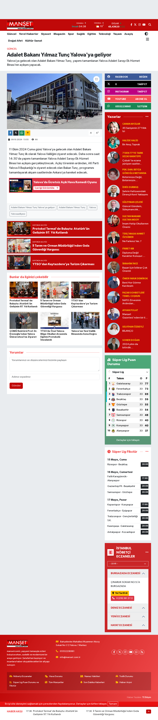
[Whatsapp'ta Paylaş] (22, 133)
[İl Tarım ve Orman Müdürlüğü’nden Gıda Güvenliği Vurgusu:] (54, 290)
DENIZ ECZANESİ (121, 607)
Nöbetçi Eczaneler (22, 676)
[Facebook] (114, 652)
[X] (119, 652)
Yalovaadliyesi (18, 214)
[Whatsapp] (136, 652)
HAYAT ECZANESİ (121, 625)
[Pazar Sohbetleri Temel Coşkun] (113, 297)
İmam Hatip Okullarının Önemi (135, 225)
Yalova (92, 207)
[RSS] (141, 652)
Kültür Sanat (33, 40)
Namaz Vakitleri (92, 676)
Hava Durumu (55, 676)
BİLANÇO (127, 331)
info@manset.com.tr (70, 657)
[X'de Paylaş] (16, 133)
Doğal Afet (15, 40)
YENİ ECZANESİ (120, 616)
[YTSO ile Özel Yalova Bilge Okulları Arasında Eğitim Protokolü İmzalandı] (54, 320)
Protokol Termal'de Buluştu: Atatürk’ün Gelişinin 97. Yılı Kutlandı (23, 303)
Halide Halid (130, 140)
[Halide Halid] (113, 142)
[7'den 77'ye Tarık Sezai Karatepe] (113, 157)
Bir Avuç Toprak (131, 144)
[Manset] (20, 25)
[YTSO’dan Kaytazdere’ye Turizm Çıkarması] (85, 290)
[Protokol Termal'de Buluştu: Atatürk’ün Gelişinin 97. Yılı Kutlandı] (24, 290)
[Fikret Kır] (113, 252)
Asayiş (128, 34)
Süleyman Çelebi (132, 202)
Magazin (59, 34)
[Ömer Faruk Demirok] (113, 282)
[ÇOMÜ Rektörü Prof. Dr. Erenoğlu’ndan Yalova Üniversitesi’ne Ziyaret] (24, 320)
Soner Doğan (130, 340)
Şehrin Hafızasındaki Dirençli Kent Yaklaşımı (135, 193)
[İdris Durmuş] (113, 191)
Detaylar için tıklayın (127, 440)
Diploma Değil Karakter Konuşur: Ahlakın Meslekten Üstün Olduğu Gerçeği (132, 255)
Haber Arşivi (126, 682)
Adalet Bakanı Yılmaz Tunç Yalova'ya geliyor (33, 207)
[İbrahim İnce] (113, 267)
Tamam (113, 704)
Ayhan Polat (130, 310)
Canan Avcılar (131, 124)
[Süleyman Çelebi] (113, 206)
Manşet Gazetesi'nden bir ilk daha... (134, 316)
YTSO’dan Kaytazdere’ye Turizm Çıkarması (84, 303)
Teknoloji (105, 34)
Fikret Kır (128, 249)
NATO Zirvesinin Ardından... (131, 302)
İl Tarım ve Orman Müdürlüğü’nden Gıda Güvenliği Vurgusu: (53, 303)
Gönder (16, 385)
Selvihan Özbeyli (133, 327)
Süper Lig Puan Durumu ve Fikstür (24, 684)
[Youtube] (130, 652)
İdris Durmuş (130, 187)
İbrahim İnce (130, 263)
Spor (71, 34)
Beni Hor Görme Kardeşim (131, 284)
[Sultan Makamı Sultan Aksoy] (113, 221)
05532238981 (67, 651)
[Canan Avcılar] (113, 127)
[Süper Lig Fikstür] (147, 451)
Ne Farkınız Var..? (131, 241)
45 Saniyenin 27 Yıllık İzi (134, 130)
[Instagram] (125, 652)
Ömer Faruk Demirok (135, 278)
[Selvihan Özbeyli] (113, 328)
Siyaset (46, 34)
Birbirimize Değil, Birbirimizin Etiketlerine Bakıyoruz (135, 179)
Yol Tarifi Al (121, 593)
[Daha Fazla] (27, 133)
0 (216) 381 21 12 (124, 598)
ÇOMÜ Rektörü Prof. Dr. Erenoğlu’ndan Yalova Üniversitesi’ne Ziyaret (23, 334)
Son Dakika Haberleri (94, 682)
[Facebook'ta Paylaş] (10, 133)
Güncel (11, 34)
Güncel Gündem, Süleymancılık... (132, 208)
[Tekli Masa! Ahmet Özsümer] (113, 237)
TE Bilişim (146, 697)
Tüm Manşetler (56, 682)
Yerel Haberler (28, 34)
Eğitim (91, 34)
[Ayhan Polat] (113, 314)
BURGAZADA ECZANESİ (125, 573)
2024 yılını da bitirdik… (130, 346)
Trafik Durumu (126, 676)
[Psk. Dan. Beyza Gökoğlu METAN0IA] (113, 174)
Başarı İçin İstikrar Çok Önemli (134, 269)
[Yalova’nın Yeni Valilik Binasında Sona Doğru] (85, 320)
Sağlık (81, 34)
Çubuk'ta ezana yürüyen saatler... (131, 162)
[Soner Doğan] (113, 343)
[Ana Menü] (147, 39)
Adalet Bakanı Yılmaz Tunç (72, 207)
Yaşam (117, 34)
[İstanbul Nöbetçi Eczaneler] (147, 552)
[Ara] (149, 25)
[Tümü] (147, 117)
